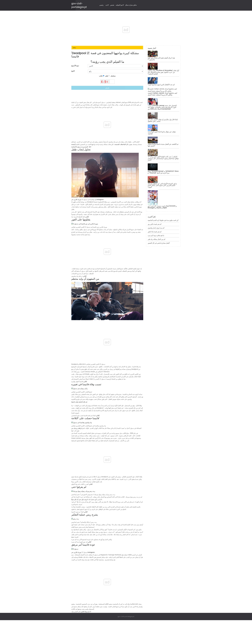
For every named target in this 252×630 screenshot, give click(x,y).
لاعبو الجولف (120, 5)
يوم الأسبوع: (75, 66)
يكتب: (101, 76)
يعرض (107, 88)
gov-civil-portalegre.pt (126, 616)
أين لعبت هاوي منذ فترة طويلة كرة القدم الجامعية (163, 220)
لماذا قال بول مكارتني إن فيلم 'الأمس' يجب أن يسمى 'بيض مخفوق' (163, 120)
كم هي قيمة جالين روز (154, 224)
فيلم (106, 76)
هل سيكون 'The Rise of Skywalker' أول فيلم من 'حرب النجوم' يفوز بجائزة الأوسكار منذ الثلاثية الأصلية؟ (163, 72)
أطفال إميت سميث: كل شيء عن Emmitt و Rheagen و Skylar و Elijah (162, 207)
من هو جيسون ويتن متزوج (79, 402)
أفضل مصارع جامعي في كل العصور (159, 243)
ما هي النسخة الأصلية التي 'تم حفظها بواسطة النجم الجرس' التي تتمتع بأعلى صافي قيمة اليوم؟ (162, 185)
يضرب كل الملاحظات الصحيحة (123, 144)
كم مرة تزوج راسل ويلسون (156, 228)
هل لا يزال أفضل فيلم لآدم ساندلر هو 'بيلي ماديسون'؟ (161, 59)
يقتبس (112, 5)
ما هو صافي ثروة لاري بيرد (156, 235)
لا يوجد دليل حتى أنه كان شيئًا (79, 499)
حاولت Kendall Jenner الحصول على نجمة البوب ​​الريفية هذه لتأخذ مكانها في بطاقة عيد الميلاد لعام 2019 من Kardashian (162, 107)
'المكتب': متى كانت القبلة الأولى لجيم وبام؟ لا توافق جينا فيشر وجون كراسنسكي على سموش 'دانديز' (163, 158)
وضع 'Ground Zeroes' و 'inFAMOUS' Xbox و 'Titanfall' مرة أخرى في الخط (163, 172)
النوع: (73, 71)
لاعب (107, 5)
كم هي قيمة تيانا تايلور (154, 232)
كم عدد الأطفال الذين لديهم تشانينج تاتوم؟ (161, 84)
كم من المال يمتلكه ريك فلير (156, 239)
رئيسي (101, 5)
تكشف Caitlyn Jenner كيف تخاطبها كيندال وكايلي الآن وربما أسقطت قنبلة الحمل (162, 94)
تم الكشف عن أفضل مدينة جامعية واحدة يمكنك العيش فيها (163, 145)
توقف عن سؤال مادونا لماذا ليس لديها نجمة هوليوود (162, 133)
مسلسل (113, 76)
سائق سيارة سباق (131, 5)
